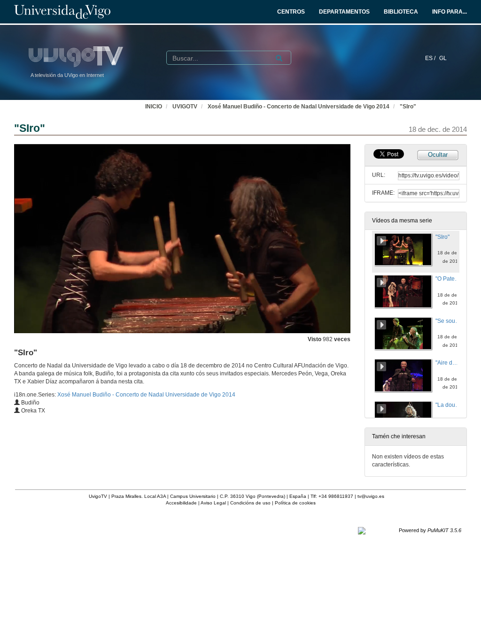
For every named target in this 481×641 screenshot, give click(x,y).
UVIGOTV (184, 106)
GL (443, 58)
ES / (431, 58)
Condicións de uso (250, 502)
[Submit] (279, 58)
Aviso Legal (213, 502)
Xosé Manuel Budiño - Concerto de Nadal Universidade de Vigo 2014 (298, 106)
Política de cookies (295, 502)
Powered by (430, 530)
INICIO (153, 106)
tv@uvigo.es (370, 496)
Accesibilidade (181, 502)
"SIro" (408, 106)
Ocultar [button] (438, 154)
